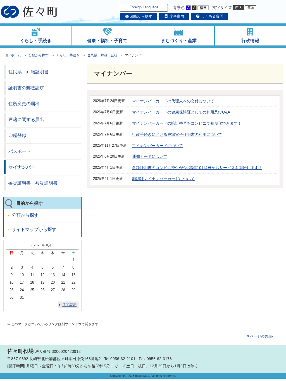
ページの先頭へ (263, 336)
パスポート (19, 151)
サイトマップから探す (34, 229)
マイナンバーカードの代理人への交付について (173, 101)
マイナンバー (21, 167)
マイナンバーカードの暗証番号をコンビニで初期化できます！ (187, 123)
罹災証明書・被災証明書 (33, 183)
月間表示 (69, 305)
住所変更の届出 (24, 103)
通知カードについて (149, 156)
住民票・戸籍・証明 (102, 55)
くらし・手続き (68, 55)
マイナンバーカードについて (157, 145)
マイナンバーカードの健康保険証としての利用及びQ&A (181, 112)
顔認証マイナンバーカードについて (163, 179)
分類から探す (38, 55)
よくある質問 (211, 16)
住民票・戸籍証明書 (28, 71)
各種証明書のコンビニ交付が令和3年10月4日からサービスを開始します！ (197, 167)
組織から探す (140, 16)
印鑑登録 (17, 135)
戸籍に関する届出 (26, 119)
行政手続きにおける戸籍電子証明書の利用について (177, 134)
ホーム (16, 55)
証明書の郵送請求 (26, 87)
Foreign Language (144, 7)
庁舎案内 (176, 16)
